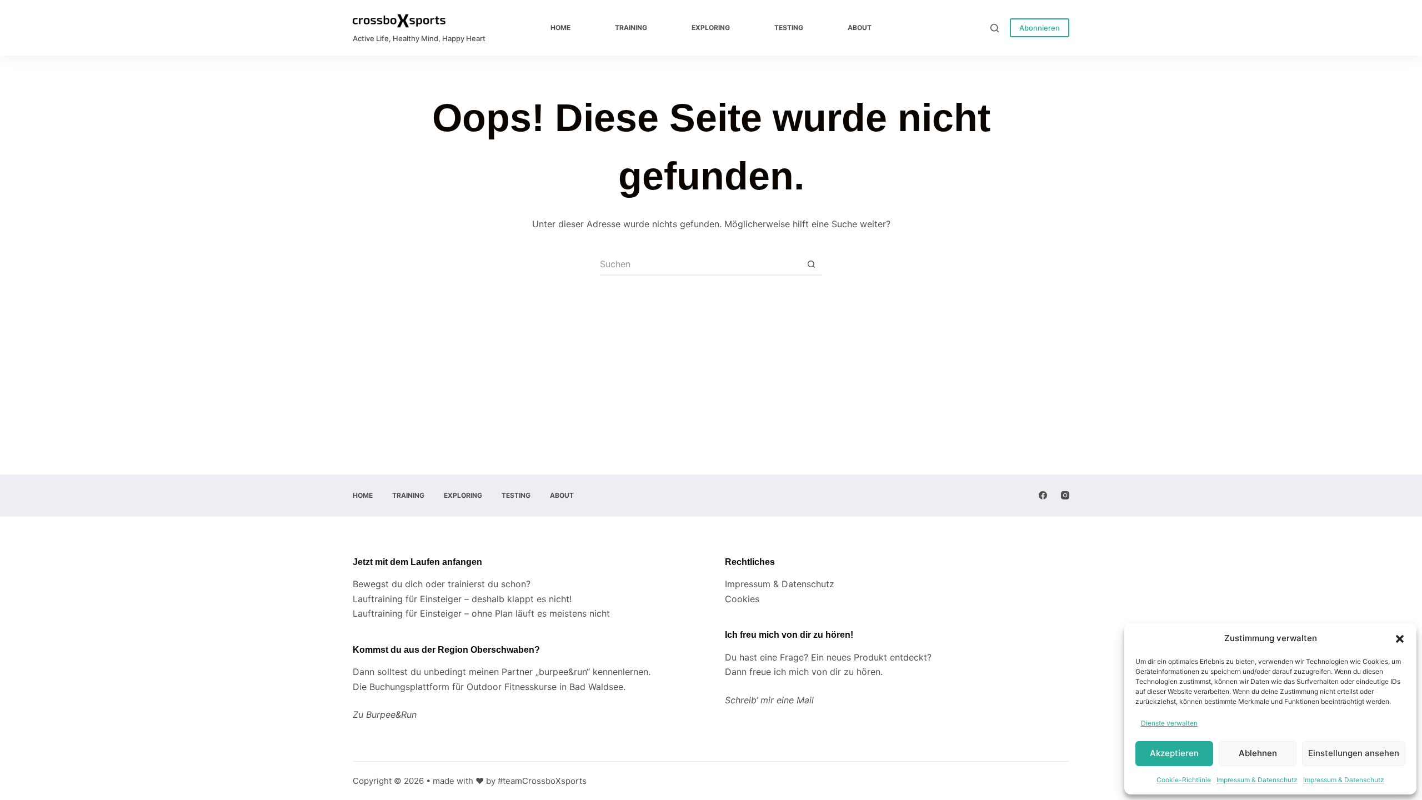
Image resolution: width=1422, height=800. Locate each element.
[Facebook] (1043, 495)
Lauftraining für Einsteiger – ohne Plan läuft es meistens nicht (481, 613)
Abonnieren (1039, 27)
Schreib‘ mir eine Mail (769, 700)
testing (788, 27)
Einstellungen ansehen (1353, 753)
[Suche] (994, 28)
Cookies (742, 598)
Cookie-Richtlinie (1183, 780)
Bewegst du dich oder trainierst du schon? (441, 583)
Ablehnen (1258, 753)
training (631, 27)
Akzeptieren (1174, 753)
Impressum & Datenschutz (1257, 780)
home (560, 27)
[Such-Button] (811, 264)
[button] (1399, 638)
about (860, 27)
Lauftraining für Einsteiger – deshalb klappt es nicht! (462, 598)
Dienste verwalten (1169, 723)
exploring (711, 27)
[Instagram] (1065, 495)
